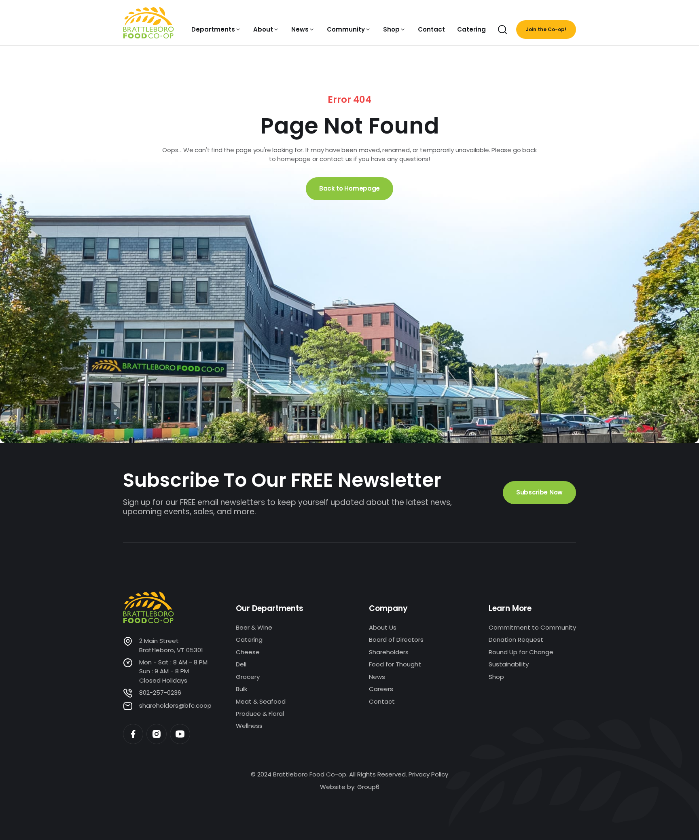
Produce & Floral (260, 713)
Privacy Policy (428, 774)
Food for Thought (395, 664)
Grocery (248, 676)
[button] (216, 29)
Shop (496, 676)
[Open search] (502, 29)
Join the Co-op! (546, 29)
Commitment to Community (532, 627)
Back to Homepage (349, 188)
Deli (241, 664)
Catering (249, 639)
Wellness (249, 725)
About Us (382, 627)
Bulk (241, 689)
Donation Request (516, 639)
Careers (381, 689)
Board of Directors (396, 639)
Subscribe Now (539, 492)
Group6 (368, 787)
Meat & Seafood (261, 701)
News (377, 676)
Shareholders (389, 652)
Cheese (248, 652)
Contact (382, 701)
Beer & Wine (254, 627)
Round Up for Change (521, 652)
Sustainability (509, 664)
